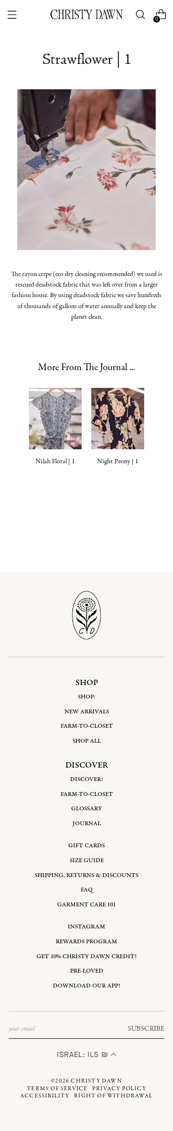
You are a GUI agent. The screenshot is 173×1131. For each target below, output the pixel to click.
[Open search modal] (140, 14)
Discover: (86, 779)
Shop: (87, 697)
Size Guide (87, 860)
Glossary (86, 809)
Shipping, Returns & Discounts (86, 875)
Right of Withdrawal (113, 1096)
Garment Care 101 (86, 905)
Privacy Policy (119, 1089)
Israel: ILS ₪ (84, 1054)
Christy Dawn (96, 1081)
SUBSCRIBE (146, 1029)
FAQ (87, 890)
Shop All (87, 741)
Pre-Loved (86, 971)
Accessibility (45, 1096)
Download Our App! (86, 986)
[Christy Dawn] (86, 14)
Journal (87, 823)
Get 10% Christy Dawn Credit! (86, 956)
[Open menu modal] (12, 14)
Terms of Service (57, 1089)
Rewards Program (86, 942)
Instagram (86, 927)
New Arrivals (86, 712)
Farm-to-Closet (87, 726)
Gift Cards (86, 846)
